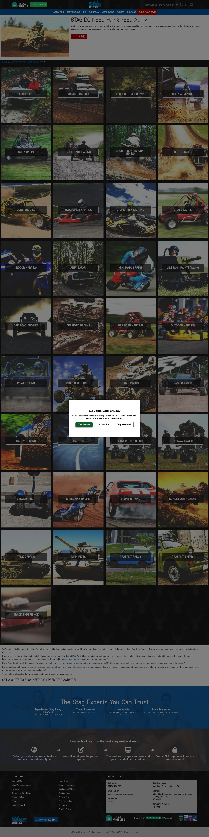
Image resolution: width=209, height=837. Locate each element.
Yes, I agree (84, 424)
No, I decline (103, 424)
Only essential (124, 424)
